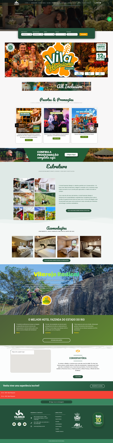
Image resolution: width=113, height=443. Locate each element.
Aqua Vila (54, 2)
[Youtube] (24, 424)
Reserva (79, 2)
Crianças (57, 31)
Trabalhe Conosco (86, 2)
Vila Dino (49, 2)
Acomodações (34, 2)
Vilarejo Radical (42, 2)
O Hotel (26, 2)
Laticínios (69, 2)
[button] (95, 3)
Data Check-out (36, 31)
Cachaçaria (63, 2)
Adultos (45, 31)
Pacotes (58, 2)
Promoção (69, 31)
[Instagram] (98, 3)
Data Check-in (24, 31)
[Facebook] (97, 3)
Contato (75, 2)
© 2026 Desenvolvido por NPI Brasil (56, 441)
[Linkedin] (100, 3)
